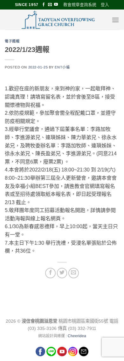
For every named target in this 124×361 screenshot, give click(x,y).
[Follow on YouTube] (56, 5)
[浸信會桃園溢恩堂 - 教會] (58, 20)
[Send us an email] (50, 5)
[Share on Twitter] (62, 273)
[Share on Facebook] (50, 273)
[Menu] (115, 20)
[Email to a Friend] (73, 273)
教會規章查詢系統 (79, 4)
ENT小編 (62, 67)
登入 (105, 4)
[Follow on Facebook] (43, 5)
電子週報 (12, 41)
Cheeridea (77, 336)
